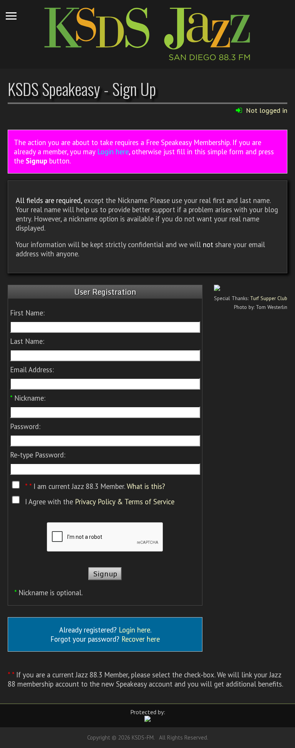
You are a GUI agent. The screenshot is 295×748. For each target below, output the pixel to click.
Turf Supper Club (268, 298)
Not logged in (266, 110)
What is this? (146, 486)
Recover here (140, 639)
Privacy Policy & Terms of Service (124, 501)
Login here (113, 151)
